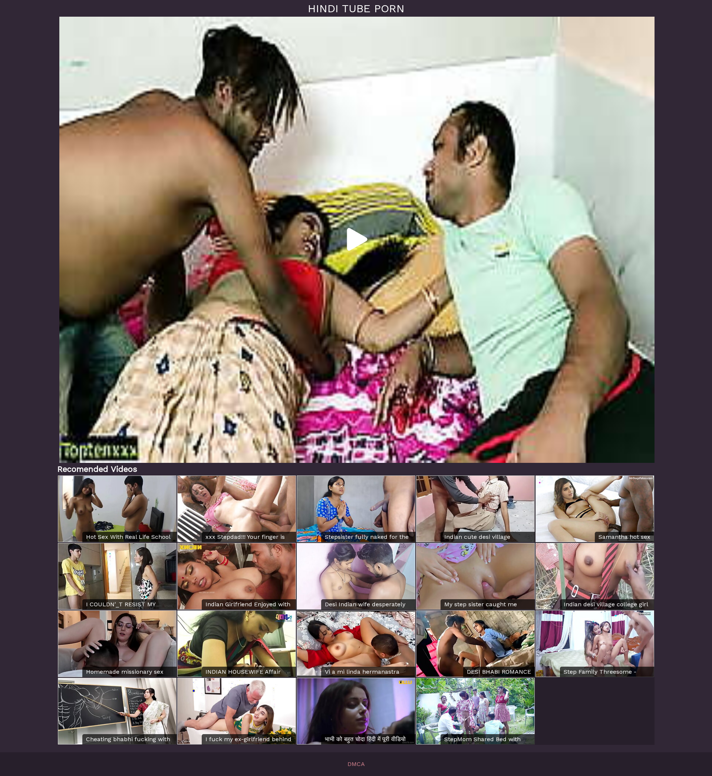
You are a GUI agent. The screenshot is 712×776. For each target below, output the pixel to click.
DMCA (356, 763)
